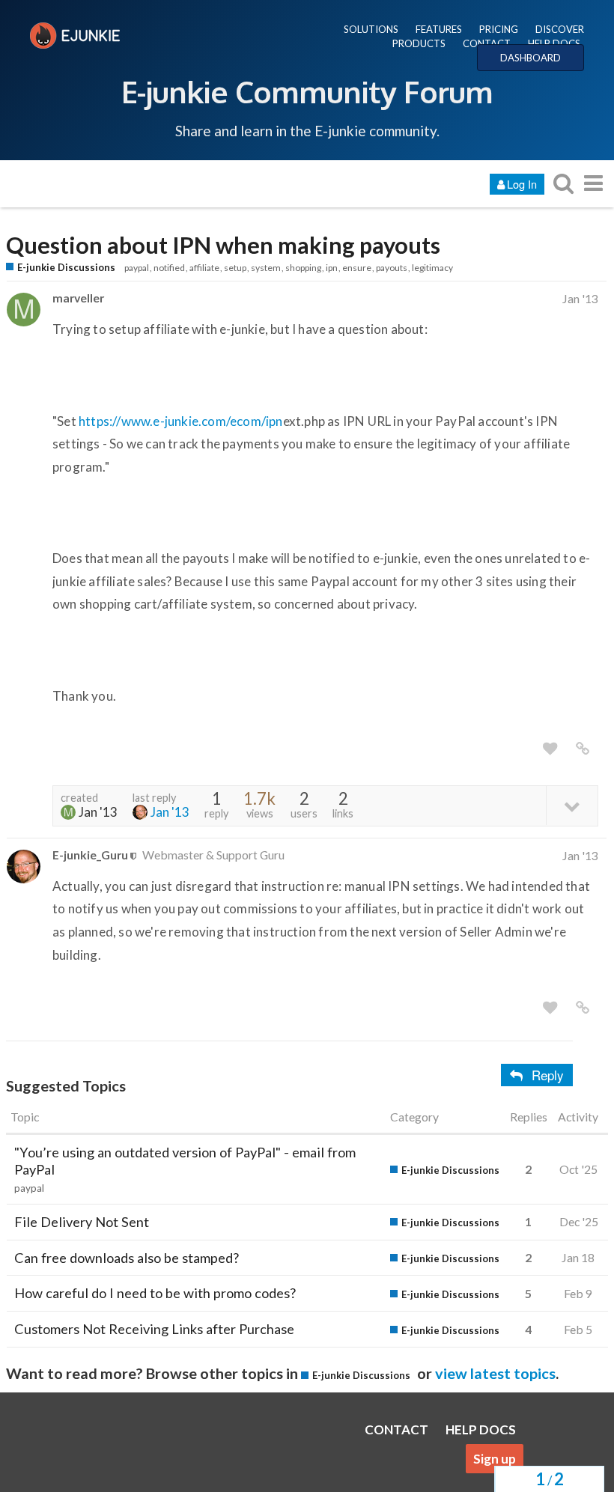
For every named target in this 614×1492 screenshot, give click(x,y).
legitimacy (432, 267)
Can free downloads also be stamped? (126, 1257)
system (266, 267)
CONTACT (487, 43)
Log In (522, 184)
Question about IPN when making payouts (223, 245)
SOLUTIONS (371, 29)
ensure (356, 267)
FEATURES (439, 29)
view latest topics (495, 1373)
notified (169, 267)
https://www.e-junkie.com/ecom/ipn (181, 421)
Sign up (494, 1459)
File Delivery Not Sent (81, 1222)
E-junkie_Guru (90, 854)
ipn (332, 267)
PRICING (498, 29)
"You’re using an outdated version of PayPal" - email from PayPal (185, 1161)
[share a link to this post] (582, 748)
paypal (136, 267)
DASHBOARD (530, 58)
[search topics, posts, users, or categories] (563, 183)
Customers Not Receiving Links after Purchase (154, 1329)
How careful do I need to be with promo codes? (155, 1293)
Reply (548, 1074)
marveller (78, 297)
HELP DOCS (554, 43)
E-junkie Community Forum (307, 91)
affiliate (204, 267)
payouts (391, 267)
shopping (303, 267)
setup (235, 267)
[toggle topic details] (572, 805)
